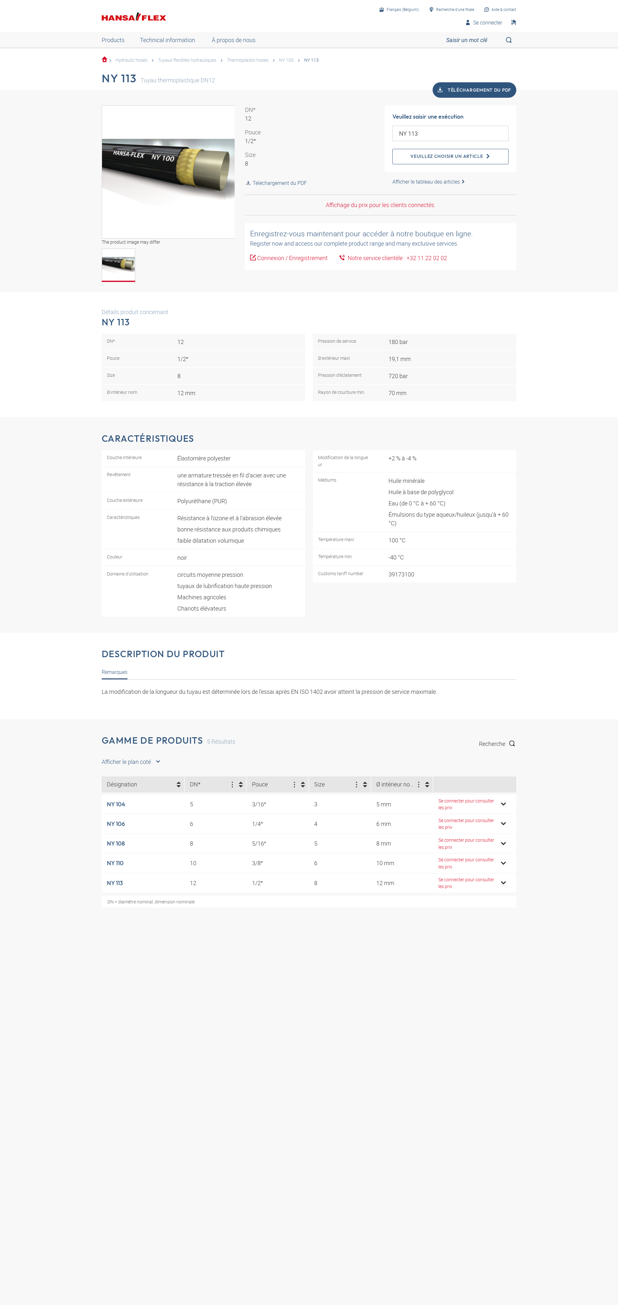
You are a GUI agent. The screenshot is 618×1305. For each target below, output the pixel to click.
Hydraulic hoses (131, 60)
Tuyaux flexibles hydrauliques (187, 60)
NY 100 (286, 60)
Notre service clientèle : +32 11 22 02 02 (396, 258)
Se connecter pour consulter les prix (466, 804)
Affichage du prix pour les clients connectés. (380, 205)
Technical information (167, 40)
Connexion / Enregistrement (292, 258)
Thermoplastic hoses (247, 60)
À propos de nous (234, 40)
